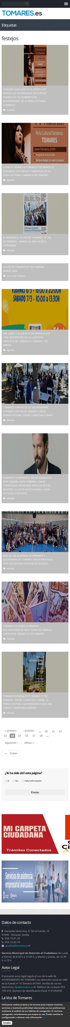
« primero (11, 730)
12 (60, 731)
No (16, 780)
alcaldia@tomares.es (17, 945)
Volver (14, 753)
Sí (8, 780)
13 (5, 735)
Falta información (33, 780)
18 (41, 735)
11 (53, 731)
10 (46, 731)
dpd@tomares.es (25, 987)
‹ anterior (28, 730)
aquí (44, 1017)
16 (26, 735)
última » (29, 742)
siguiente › (11, 742)
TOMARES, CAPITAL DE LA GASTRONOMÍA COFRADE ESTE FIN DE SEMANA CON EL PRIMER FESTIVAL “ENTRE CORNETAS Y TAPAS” (28, 411)
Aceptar (7, 1023)
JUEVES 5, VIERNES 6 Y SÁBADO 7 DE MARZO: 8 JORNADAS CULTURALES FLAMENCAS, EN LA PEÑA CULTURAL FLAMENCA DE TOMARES (28, 171)
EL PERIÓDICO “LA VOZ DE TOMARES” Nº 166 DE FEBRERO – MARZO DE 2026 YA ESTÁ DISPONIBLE (27, 241)
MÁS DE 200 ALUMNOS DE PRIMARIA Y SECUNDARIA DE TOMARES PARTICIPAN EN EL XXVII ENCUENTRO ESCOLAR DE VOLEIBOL (28, 559)
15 (19, 735)
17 (33, 735)
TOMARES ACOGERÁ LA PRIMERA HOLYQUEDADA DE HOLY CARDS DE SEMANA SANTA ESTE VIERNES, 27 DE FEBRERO (27, 629)
